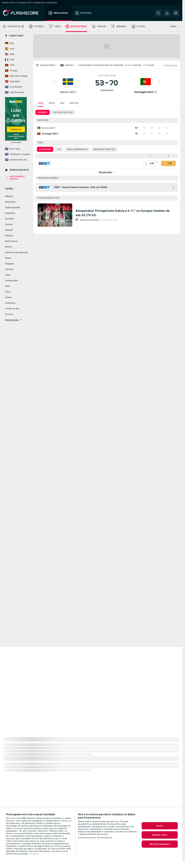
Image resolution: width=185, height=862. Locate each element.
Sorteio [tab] (74, 103)
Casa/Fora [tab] (45, 149)
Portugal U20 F (144, 92)
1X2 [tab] (59, 149)
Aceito (159, 825)
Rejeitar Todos (159, 835)
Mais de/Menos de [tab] (77, 149)
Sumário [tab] (43, 112)
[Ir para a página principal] (23, 13)
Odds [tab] (52, 103)
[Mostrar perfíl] (68, 81)
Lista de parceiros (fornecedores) (95, 837)
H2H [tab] (62, 103)
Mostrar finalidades (159, 844)
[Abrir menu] (175, 13)
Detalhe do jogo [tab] (63, 112)
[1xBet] (44, 163)
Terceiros (34, 853)
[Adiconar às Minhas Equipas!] (54, 82)
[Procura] (158, 13)
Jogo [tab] (41, 103)
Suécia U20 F (68, 92)
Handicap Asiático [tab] (104, 149)
